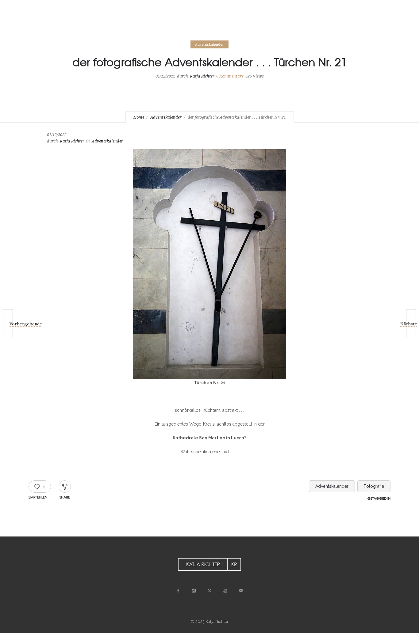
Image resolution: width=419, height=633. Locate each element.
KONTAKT (256, 24)
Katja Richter (202, 76)
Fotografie (374, 486)
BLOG (127, 24)
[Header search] (384, 25)
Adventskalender (166, 117)
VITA (229, 24)
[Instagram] (362, 6)
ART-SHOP (202, 24)
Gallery (99, 24)
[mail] (403, 6)
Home (138, 117)
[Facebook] (349, 6)
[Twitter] (376, 6)
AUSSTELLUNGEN (162, 24)
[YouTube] (389, 6)
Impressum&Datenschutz (117, 33)
